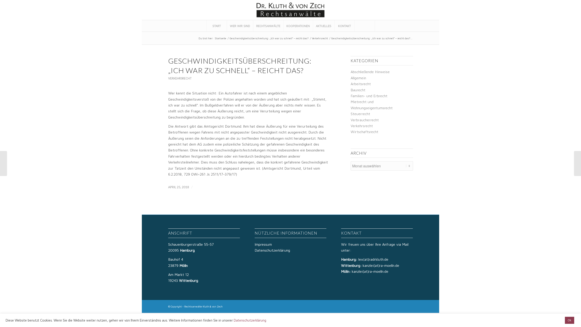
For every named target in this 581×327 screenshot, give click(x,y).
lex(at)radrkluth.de (373, 259)
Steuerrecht (360, 114)
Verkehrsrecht (320, 38)
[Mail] (429, 10)
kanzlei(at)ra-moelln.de (381, 265)
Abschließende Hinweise (370, 72)
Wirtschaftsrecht (364, 132)
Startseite (220, 38)
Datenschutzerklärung (272, 250)
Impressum (263, 244)
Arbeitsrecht (361, 84)
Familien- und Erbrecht (369, 96)
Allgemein (358, 78)
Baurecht (358, 90)
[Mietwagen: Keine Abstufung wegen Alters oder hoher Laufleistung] (3, 163)
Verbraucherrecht (365, 120)
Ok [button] (569, 320)
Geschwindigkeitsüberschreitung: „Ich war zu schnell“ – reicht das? (269, 38)
